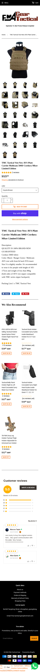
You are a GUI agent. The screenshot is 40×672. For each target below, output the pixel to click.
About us (20, 589)
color (3, 186)
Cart (36, 3)
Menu (6, 3)
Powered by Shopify (28, 652)
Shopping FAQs (20, 601)
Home (3, 35)
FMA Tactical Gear (14, 652)
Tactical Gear (18, 666)
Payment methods (20, 592)
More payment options (20, 219)
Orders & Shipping (20, 595)
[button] (10, 173)
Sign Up (34, 638)
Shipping (5, 180)
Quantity (5, 196)
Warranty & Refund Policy (20, 598)
